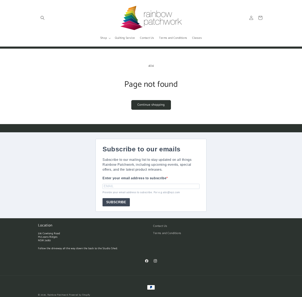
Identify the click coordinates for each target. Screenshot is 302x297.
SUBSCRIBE (116, 202)
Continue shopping (151, 104)
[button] (42, 17)
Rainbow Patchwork (57, 295)
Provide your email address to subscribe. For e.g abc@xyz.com (141, 192)
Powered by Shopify (79, 295)
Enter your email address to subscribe (134, 178)
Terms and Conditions (167, 233)
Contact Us (160, 226)
